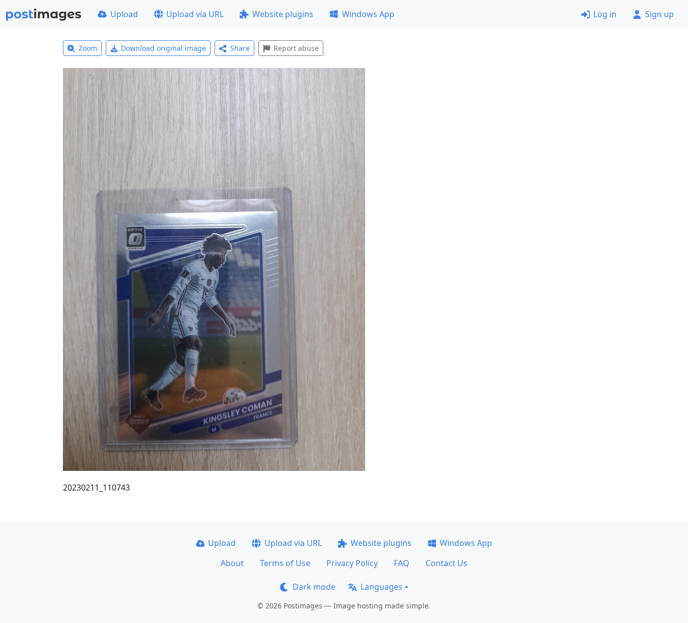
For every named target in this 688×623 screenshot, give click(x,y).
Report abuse (296, 48)
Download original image (163, 48)
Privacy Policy (352, 563)
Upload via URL (195, 14)
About (232, 563)
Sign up (659, 14)
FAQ (401, 563)
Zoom (88, 48)
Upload (124, 14)
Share (240, 48)
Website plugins (282, 14)
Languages (381, 586)
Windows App (368, 14)
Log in (604, 14)
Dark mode (314, 586)
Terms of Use (285, 563)
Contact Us (446, 563)
